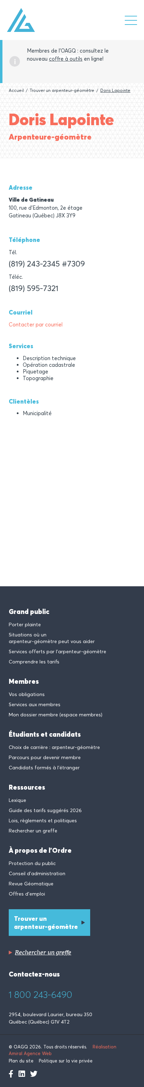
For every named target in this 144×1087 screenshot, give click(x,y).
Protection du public (32, 863)
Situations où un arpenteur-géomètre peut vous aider (52, 638)
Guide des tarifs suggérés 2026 (45, 810)
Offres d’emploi (27, 894)
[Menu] (131, 20)
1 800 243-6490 (40, 994)
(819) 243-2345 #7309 (47, 263)
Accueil (16, 90)
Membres (24, 681)
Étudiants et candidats (45, 734)
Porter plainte (25, 624)
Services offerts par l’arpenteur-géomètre (57, 651)
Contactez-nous (34, 974)
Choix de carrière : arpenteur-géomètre (54, 747)
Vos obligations (27, 694)
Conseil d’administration (37, 873)
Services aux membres (34, 704)
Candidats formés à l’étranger (44, 767)
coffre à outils (65, 58)
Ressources (27, 787)
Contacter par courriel (36, 324)
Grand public (29, 611)
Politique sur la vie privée (66, 1061)
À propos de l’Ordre (40, 850)
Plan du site (21, 1061)
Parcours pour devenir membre (45, 757)
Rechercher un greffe (33, 831)
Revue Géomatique (31, 883)
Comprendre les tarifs (34, 662)
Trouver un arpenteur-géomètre (62, 90)
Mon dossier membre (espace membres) (55, 714)
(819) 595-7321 (33, 287)
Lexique (17, 800)
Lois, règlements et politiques (43, 820)
